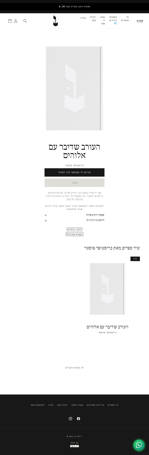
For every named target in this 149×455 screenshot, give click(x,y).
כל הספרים (125, 18)
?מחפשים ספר (38, 405)
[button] (140, 21)
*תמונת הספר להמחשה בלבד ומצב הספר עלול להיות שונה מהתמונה (74, 207)
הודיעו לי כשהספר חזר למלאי (74, 172)
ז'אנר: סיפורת (74, 229)
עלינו (83, 18)
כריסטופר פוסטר (74, 165)
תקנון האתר (77, 405)
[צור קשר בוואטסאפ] (139, 445)
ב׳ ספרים (78, 436)
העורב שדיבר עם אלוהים (107, 327)
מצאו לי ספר (102, 20)
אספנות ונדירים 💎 (113, 20)
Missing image (74, 234)
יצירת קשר (93, 18)
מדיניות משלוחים (95, 405)
